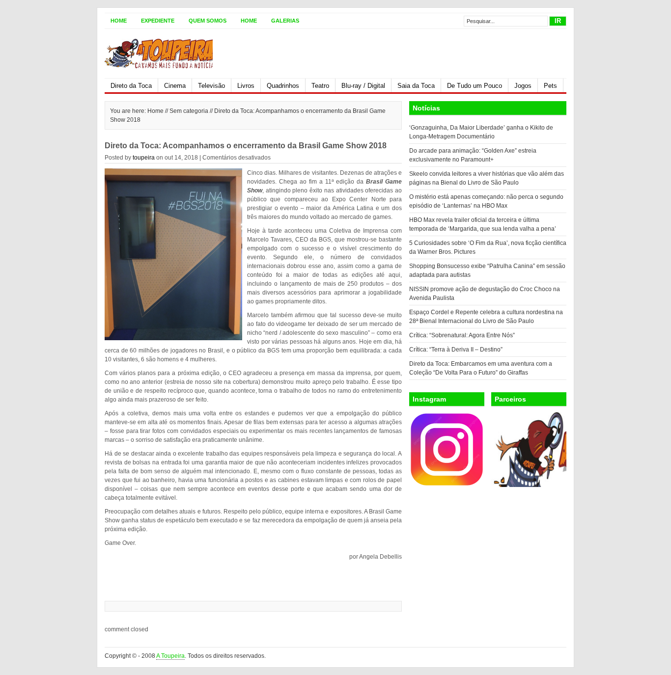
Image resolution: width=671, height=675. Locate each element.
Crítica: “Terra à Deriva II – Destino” (456, 349)
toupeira (144, 157)
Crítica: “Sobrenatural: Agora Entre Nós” (462, 335)
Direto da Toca (131, 85)
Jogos (522, 85)
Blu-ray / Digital (363, 85)
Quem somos (207, 21)
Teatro (320, 85)
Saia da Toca (416, 85)
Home (119, 21)
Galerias (285, 21)
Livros (245, 85)
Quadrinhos (283, 85)
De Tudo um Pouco (474, 85)
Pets (550, 85)
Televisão (211, 85)
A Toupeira (170, 655)
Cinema (175, 85)
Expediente (157, 21)
